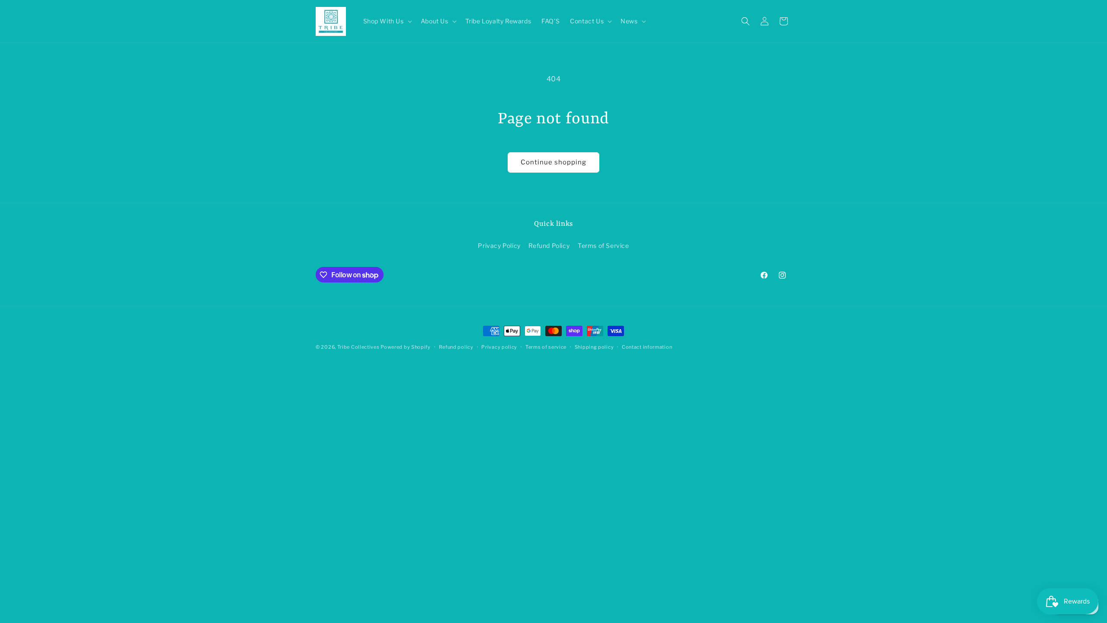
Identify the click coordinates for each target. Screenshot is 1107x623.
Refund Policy (548, 245)
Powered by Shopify (406, 347)
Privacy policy (499, 347)
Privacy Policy (499, 245)
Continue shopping (553, 162)
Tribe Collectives (359, 347)
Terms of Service (603, 245)
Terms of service (545, 347)
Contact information (647, 347)
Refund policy (456, 347)
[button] (387, 21)
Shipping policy (594, 347)
